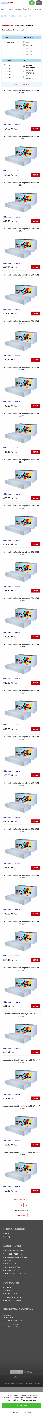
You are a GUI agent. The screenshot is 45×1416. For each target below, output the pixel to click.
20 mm (9, 68)
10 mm (9, 65)
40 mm (9, 74)
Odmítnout (15, 1412)
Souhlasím (23, 1405)
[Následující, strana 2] (22, 1205)
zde (34, 1400)
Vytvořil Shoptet (23, 1377)
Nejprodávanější (8, 30)
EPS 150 (29, 54)
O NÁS (7, 1237)
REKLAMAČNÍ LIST (12, 1270)
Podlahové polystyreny (30, 72)
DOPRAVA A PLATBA (12, 1267)
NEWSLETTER (10, 1264)
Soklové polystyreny (30, 77)
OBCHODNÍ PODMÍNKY (13, 1254)
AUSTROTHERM (13, 42)
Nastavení (27, 1412)
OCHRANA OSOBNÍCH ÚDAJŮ (16, 1257)
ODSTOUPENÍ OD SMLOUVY (15, 1273)
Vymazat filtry (20, 84)
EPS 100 (29, 51)
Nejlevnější (19, 25)
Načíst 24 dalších (21, 1199)
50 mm (9, 77)
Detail (35, 129)
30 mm (9, 71)
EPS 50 (28, 48)
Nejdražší (29, 25)
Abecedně (20, 30)
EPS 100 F (30, 45)
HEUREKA (9, 1260)
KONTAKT (8, 1234)
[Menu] (40, 3)
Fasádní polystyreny (30, 66)
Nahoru (22, 1215)
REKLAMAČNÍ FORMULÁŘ (14, 1251)
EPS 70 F (29, 42)
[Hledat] (20, 3)
